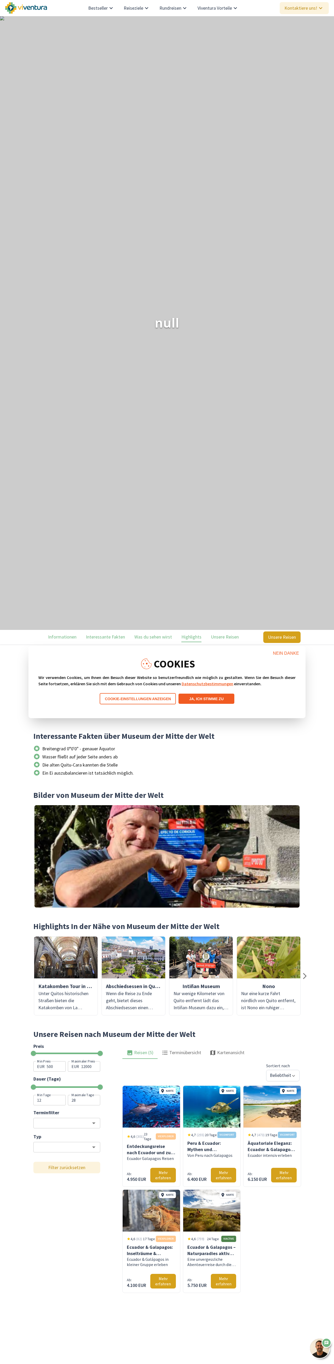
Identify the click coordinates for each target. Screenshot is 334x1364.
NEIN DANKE (286, 653)
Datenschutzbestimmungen (207, 683)
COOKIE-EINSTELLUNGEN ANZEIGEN (138, 699)
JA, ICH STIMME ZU (206, 699)
